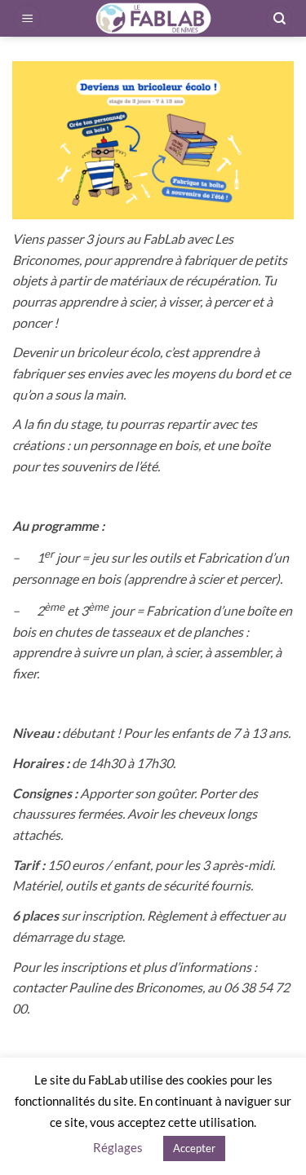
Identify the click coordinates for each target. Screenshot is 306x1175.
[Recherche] (279, 18)
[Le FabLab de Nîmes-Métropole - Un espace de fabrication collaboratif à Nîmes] (153, 18)
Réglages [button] (118, 1147)
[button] (27, 18)
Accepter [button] (194, 1148)
